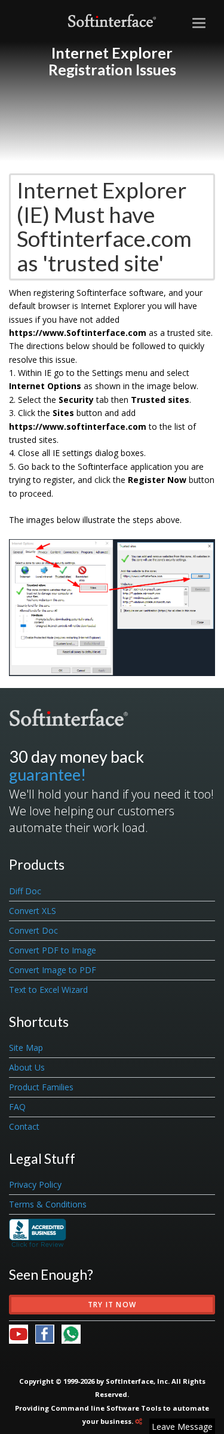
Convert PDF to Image (52, 950)
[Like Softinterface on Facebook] (48, 1332)
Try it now (112, 1305)
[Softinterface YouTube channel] (22, 1332)
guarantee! (47, 774)
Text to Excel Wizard (48, 989)
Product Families (41, 1087)
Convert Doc (33, 930)
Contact (24, 1126)
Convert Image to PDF (52, 970)
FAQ (17, 1106)
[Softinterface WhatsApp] (71, 1332)
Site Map (26, 1047)
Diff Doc (25, 891)
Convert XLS (32, 910)
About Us (27, 1067)
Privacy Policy (35, 1184)
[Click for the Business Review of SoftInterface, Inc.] (37, 1232)
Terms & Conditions (48, 1204)
